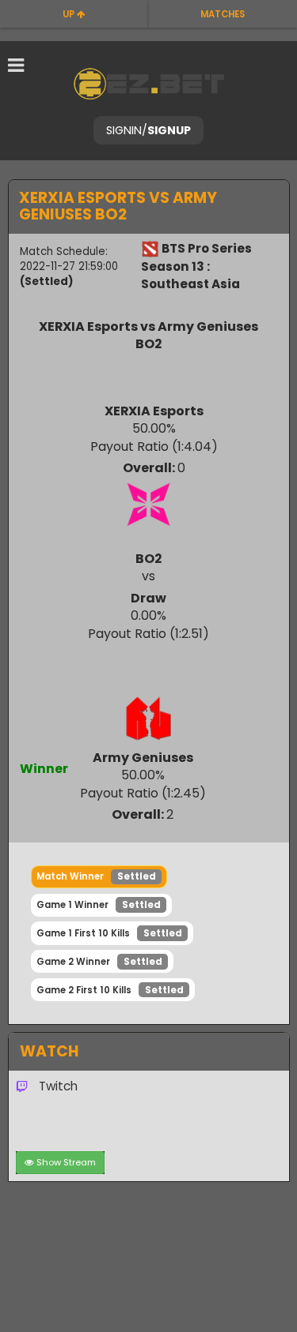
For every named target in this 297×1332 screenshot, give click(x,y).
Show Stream (66, 1162)
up (70, 14)
